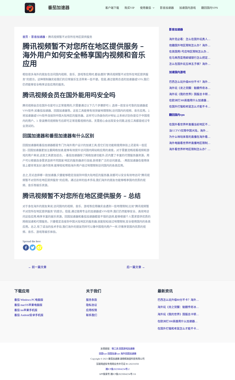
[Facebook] (26, 248)
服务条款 (91, 299)
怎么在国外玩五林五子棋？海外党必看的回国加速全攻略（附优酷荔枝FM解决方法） (189, 63)
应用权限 (91, 310)
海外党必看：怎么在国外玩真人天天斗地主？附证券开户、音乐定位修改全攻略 (189, 39)
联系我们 (91, 315)
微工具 (115, 348)
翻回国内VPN (209, 7)
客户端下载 (112, 7)
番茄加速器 (59, 8)
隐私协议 (91, 304)
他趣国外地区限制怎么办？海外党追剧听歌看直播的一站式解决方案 (189, 45)
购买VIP (130, 7)
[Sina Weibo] (39, 248)
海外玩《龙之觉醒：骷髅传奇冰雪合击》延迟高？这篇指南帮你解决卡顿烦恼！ (189, 87)
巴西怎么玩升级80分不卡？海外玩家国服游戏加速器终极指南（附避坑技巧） (189, 81)
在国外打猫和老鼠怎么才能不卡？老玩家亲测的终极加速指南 (189, 106)
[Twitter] (33, 248)
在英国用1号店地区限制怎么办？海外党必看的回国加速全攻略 (189, 51)
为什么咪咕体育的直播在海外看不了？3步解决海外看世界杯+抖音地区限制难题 (189, 136)
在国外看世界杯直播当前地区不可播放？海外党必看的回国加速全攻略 (189, 124)
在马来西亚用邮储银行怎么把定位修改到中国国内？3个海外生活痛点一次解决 (189, 57)
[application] (152, 8)
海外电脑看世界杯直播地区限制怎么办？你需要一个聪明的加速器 (189, 143)
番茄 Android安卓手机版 (28, 315)
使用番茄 (145, 7)
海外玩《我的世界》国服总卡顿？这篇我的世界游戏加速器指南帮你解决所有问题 (189, 94)
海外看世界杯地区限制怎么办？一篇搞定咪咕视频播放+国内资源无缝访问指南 (189, 149)
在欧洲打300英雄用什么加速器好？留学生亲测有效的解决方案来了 (189, 100)
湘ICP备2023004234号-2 (117, 369)
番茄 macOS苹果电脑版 (28, 304)
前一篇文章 (37, 267)
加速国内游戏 (187, 7)
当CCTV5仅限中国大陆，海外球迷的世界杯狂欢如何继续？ (189, 130)
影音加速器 (167, 7)
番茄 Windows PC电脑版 (28, 299)
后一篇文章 (136, 267)
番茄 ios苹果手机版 (25, 310)
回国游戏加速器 (127, 348)
